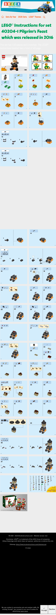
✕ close (28, 548)
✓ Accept (44, 609)
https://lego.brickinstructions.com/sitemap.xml (31, 544)
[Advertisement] (28, 199)
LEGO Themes (35, 16)
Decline (52, 609)
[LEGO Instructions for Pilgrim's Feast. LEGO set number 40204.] (42, 63)
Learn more (24, 611)
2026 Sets (22, 16)
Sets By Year (11, 16)
